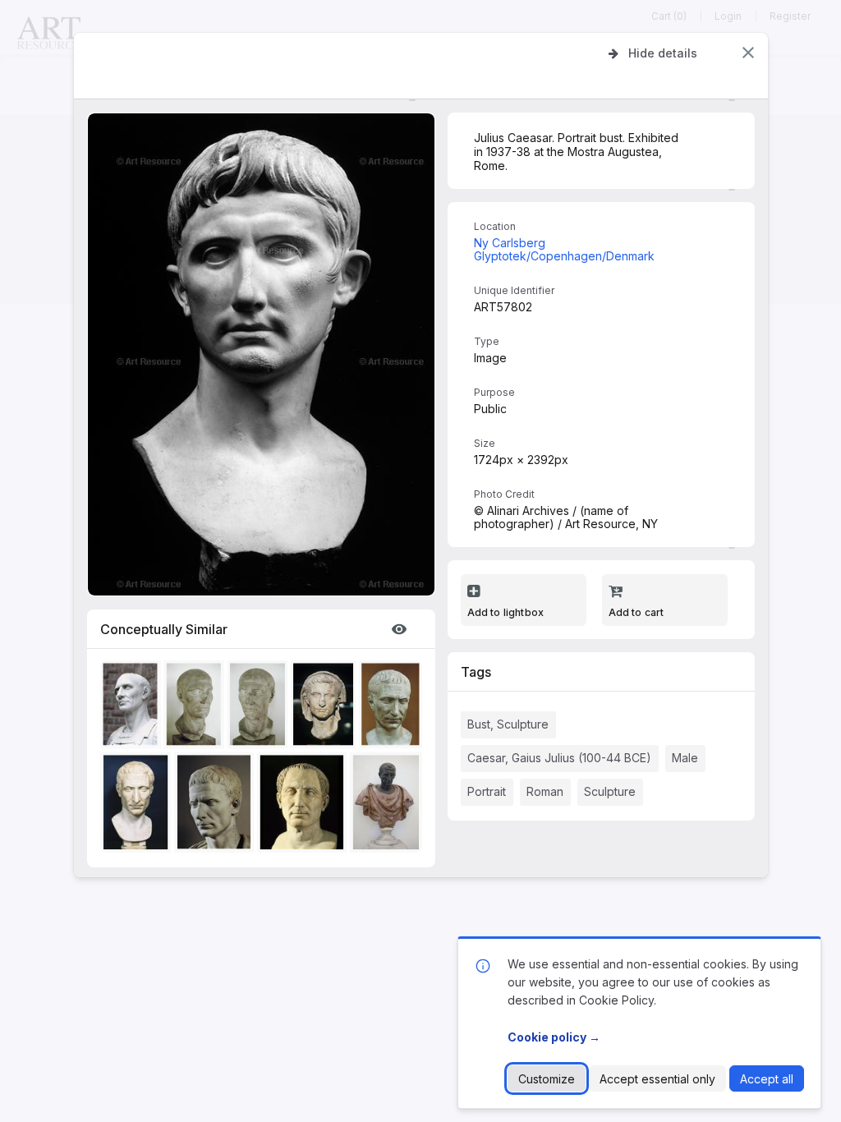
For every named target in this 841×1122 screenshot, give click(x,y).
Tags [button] (476, 672)
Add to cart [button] (636, 612)
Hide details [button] (662, 53)
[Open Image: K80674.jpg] (393, 707)
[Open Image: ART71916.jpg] (133, 707)
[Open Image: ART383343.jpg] (388, 805)
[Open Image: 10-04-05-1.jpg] (216, 805)
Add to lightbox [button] (506, 612)
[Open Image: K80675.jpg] (138, 805)
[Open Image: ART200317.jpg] (196, 707)
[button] (748, 52)
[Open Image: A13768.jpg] (304, 805)
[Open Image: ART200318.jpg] (259, 707)
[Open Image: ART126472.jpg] (326, 707)
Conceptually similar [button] (163, 629)
